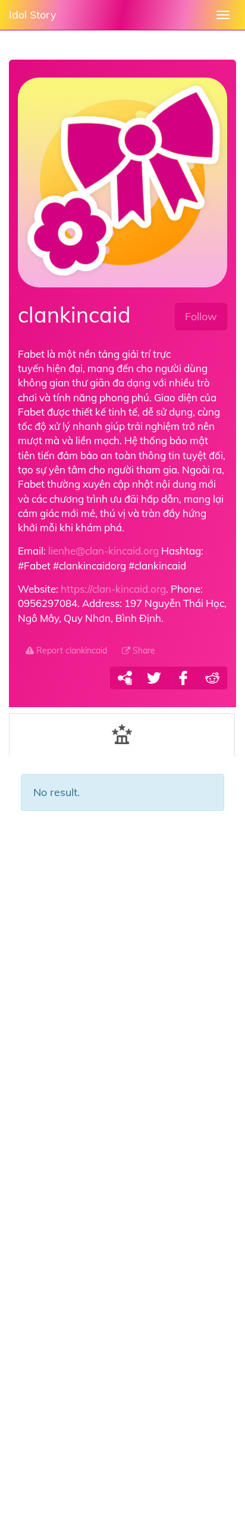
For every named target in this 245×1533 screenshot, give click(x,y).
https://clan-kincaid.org (113, 589)
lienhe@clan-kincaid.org (103, 550)
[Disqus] (122, 1012)
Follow (201, 316)
